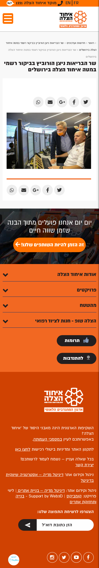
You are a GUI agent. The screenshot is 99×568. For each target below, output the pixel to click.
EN (67, 3)
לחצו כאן (22, 449)
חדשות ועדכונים (76, 43)
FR (76, 3)
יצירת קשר (84, 465)
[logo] (73, 19)
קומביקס (74, 496)
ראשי (91, 43)
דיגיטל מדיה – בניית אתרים (41, 490)
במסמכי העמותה (47, 439)
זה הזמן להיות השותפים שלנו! (52, 245)
